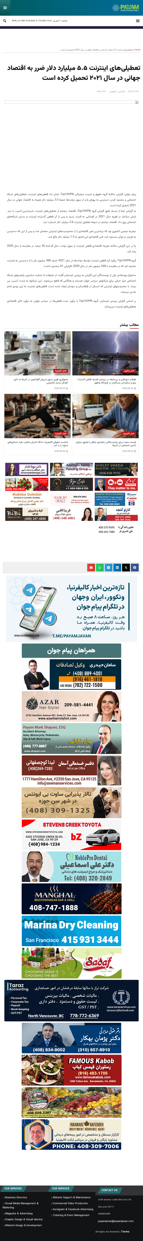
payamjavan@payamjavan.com (116, 1221)
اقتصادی (121, 91)
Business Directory (16, 1197)
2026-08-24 (127, 388)
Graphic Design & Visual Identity (24, 1219)
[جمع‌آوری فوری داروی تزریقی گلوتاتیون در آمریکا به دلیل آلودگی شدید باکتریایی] (37, 353)
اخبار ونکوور (129, 370)
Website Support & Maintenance (72, 1197)
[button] (135, 567)
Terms (125, 1232)
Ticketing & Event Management (71, 1215)
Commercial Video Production (70, 1203)
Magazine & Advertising (19, 1214)
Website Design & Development (23, 1225)
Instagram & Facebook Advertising (73, 1209)
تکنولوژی (113, 91)
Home (137, 49)
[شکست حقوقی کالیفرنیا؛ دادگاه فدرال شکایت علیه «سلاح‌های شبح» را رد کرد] (37, 416)
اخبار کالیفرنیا (60, 370)
